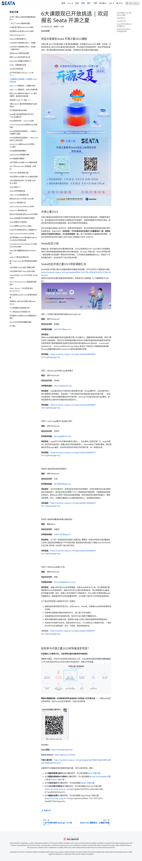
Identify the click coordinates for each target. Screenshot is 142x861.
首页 (63, 3)
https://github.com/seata (64, 755)
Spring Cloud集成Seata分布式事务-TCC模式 (22, 145)
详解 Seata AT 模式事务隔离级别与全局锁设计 (23, 105)
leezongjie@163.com (62, 436)
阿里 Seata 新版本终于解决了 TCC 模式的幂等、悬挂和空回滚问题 (23, 94)
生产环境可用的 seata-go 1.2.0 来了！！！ (21, 74)
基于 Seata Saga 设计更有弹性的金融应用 (23, 262)
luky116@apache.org (63, 386)
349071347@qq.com (62, 534)
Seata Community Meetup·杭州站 (22, 206)
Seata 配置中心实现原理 (18, 222)
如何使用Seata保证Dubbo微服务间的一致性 (23, 317)
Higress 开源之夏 (87, 783)
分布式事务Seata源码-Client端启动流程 (23, 162)
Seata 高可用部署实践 (17, 191)
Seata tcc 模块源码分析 (18, 203)
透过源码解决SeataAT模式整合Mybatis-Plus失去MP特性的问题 (23, 239)
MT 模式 (12, 326)
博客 (83, 3)
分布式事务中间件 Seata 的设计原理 (22, 271)
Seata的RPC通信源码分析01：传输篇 (23, 43)
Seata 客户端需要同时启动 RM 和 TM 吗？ (23, 252)
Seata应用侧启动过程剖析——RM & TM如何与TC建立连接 (24, 139)
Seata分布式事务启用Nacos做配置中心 (23, 230)
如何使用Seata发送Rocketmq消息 (22, 31)
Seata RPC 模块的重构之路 (19, 173)
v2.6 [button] (69, 3)
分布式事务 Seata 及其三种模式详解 (22, 267)
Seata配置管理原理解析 (18, 151)
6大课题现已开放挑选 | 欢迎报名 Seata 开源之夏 (23, 80)
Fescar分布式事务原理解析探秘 (20, 322)
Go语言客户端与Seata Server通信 (21, 27)
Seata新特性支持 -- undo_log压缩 (22, 121)
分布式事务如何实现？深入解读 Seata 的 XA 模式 (23, 182)
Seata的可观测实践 (16, 69)
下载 (95, 3)
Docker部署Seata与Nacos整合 (21, 226)
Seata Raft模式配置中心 (18, 39)
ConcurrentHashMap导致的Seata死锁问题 (23, 126)
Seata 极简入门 (15, 187)
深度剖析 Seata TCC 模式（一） (21, 100)
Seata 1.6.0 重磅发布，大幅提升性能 (22, 86)
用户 (89, 3)
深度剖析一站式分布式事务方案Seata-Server (23, 302)
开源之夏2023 (121, 18)
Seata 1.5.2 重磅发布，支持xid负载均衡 (23, 89)
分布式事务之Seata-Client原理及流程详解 (23, 296)
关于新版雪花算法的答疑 (18, 110)
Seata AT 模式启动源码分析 (19, 257)
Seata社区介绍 (121, 21)
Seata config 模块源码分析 (19, 195)
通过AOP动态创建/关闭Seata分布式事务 (24, 214)
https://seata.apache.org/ (62, 749)
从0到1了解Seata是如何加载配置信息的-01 (23, 18)
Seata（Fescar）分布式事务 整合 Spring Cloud (21, 289)
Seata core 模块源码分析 (18, 210)
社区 (77, 3)
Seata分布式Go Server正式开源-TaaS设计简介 (23, 276)
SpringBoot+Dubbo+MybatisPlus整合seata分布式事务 (23, 245)
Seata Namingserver (17, 35)
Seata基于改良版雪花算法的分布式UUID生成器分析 (22, 115)
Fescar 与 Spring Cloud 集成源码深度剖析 (23, 283)
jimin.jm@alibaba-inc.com (64, 582)
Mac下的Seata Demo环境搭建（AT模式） (23, 167)
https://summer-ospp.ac (55, 789)
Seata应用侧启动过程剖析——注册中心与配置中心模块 (23, 132)
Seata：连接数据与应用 (18, 65)
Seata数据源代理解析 (17, 158)
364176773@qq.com (62, 329)
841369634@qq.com (62, 484)
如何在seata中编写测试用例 (19, 53)
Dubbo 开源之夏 (57, 779)
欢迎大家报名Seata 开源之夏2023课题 (124, 14)
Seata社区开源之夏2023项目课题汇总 (124, 25)
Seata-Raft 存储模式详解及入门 (21, 61)
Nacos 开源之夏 (93, 773)
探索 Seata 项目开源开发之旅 (20, 57)
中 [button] (120, 3)
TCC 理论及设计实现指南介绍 (20, 312)
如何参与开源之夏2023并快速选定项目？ (124, 30)
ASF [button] (110, 3)
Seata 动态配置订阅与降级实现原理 (22, 218)
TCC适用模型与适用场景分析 (20, 308)
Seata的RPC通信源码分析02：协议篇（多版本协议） (23, 48)
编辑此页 (47, 810)
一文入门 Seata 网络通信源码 (20, 23)
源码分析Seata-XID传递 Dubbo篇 (21, 199)
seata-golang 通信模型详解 (19, 155)
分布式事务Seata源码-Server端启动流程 (24, 177)
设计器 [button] (102, 3)
